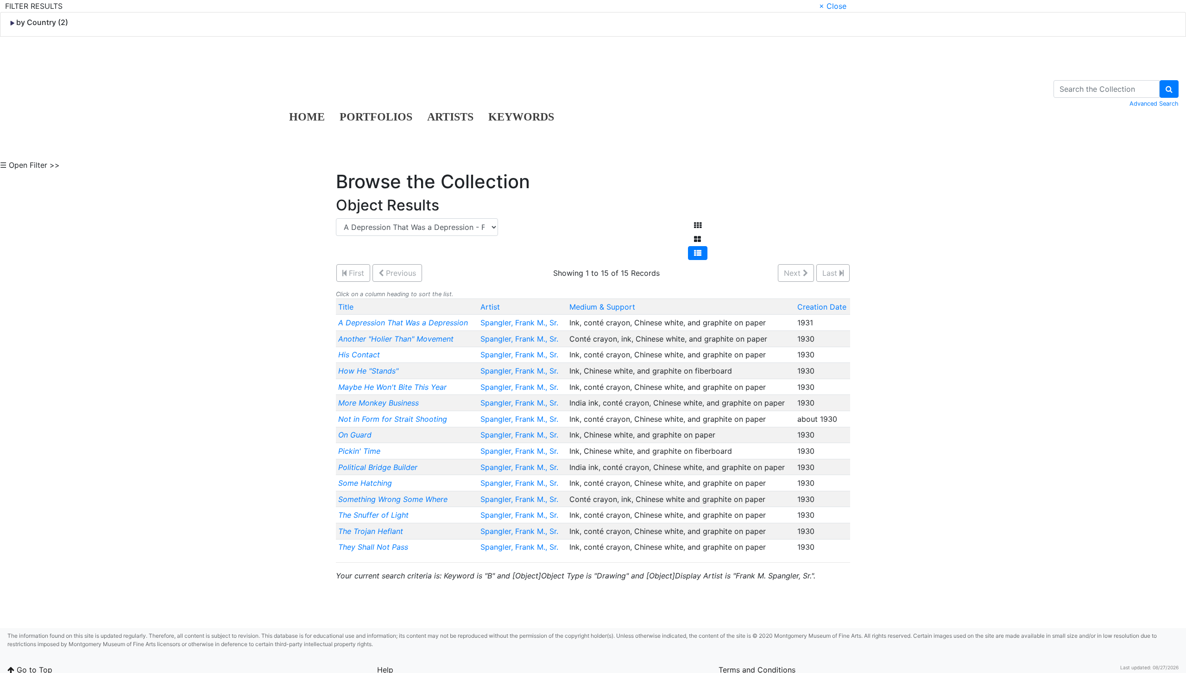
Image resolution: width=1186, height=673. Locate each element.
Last (830, 273)
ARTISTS (450, 117)
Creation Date (821, 306)
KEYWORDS (521, 117)
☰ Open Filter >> (30, 165)
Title (345, 306)
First (355, 273)
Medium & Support (602, 306)
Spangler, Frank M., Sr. (520, 322)
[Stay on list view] (697, 253)
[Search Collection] (1169, 89)
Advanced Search (1154, 103)
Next (793, 273)
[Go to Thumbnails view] (697, 225)
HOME (307, 117)
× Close (832, 6)
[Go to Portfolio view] (697, 239)
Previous (400, 273)
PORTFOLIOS (376, 117)
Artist (490, 306)
